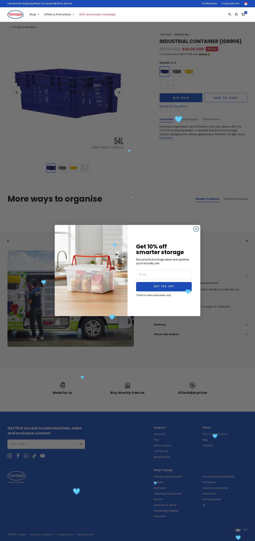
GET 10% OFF (164, 286)
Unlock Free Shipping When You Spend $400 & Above (39, 3)
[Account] (236, 14)
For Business (209, 3)
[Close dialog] (196, 229)
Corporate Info (231, 3)
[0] (243, 14)
